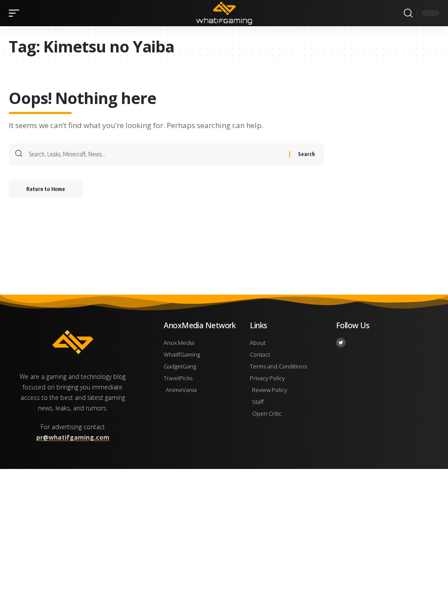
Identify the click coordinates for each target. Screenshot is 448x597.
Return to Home (45, 189)
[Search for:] (155, 154)
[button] (16, 13)
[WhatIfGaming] (224, 13)
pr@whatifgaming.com (72, 437)
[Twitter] (341, 342)
